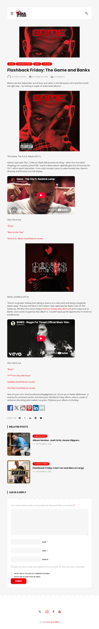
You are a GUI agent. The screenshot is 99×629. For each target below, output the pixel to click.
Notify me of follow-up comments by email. (32, 574)
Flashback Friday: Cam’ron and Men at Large (58, 467)
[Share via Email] (41, 418)
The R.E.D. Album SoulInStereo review (25, 238)
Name (45, 542)
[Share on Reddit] (23, 408)
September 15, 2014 (44, 444)
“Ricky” (10, 226)
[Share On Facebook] (20, 418)
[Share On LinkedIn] (30, 418)
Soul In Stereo (53, 622)
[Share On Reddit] (35, 418)
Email (45, 551)
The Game (46, 64)
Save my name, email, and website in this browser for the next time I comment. (49, 566)
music (37, 64)
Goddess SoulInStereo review (21, 381)
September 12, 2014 (44, 471)
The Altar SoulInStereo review (21, 388)
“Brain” (10, 369)
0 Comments (59, 77)
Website (45, 559)
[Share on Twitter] (16, 408)
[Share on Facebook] (10, 408)
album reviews (40, 436)
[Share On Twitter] (25, 418)
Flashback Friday (24, 64)
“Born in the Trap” (15, 232)
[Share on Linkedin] (36, 408)
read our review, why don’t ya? (56, 308)
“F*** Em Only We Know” (19, 375)
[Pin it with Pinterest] (29, 408)
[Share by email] (42, 408)
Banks (11, 64)
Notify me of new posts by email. (27, 577)
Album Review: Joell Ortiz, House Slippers (56, 440)
